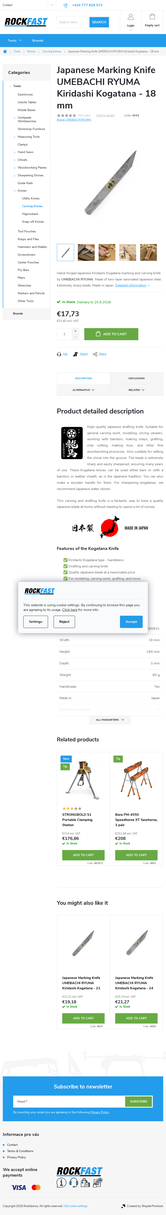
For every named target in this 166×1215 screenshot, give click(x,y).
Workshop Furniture (31, 129)
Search (99, 22)
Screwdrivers (26, 255)
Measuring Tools (29, 137)
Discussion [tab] (137, 378)
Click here (69, 610)
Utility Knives (31, 198)
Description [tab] (83, 378)
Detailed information (130, 285)
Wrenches (24, 285)
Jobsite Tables (27, 102)
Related (134, 390)
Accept (131, 621)
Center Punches (28, 262)
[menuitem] (15, 40)
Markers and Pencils (31, 293)
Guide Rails (25, 183)
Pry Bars (23, 270)
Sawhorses (25, 94)
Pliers (21, 278)
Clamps (23, 144)
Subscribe (138, 1101)
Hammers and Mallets (32, 247)
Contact (7, 5)
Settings (35, 621)
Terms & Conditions (20, 1151)
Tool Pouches (27, 231)
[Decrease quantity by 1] (75, 337)
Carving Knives (32, 206)
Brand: (74, 120)
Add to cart (115, 334)
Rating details (105, 115)
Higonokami (30, 214)
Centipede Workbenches (27, 119)
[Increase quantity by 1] (75, 331)
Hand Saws (26, 152)
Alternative (81, 390)
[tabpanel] (83, 809)
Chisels (22, 160)
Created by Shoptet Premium (145, 1206)
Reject (64, 621)
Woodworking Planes (32, 168)
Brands (18, 314)
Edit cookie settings (76, 1206)
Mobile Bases (26, 110)
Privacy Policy (99, 1112)
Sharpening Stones (30, 175)
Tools (17, 86)
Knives (22, 191)
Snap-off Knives (33, 222)
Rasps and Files (28, 239)
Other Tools (26, 301)
